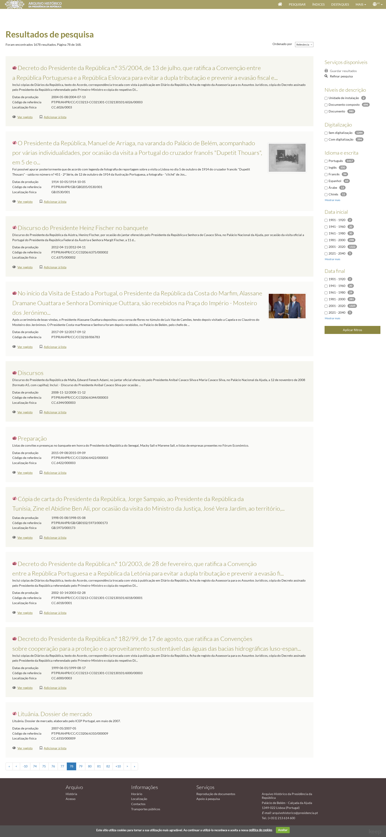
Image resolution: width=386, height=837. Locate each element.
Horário (136, 794)
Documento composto (344, 104)
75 (44, 766)
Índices (318, 4)
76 (53, 766)
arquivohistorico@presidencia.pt (295, 813)
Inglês (333, 167)
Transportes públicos (145, 809)
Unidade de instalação (344, 98)
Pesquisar (297, 4)
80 (90, 766)
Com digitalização (341, 139)
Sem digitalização (340, 133)
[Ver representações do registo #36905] (287, 157)
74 (35, 766)
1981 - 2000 (337, 240)
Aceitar (282, 830)
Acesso (71, 799)
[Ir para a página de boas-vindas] (280, 4)
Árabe (333, 187)
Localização (139, 799)
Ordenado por (282, 44)
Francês (334, 174)
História (71, 794)
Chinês (333, 194)
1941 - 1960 (337, 226)
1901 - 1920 (337, 220)
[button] (360, 4)
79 (80, 766)
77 (62, 766)
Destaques (340, 4)
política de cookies (260, 830)
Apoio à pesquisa (208, 799)
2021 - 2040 (337, 253)
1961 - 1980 (337, 233)
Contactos (138, 804)
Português (336, 161)
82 (108, 766)
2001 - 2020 (337, 247)
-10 (25, 766)
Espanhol (335, 181)
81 (99, 766)
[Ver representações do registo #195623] (287, 306)
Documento (337, 111)
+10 (118, 766)
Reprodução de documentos (215, 794)
